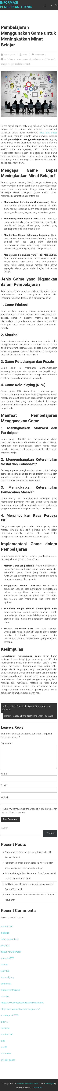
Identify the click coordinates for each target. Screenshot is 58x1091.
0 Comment (39, 55)
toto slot (5, 996)
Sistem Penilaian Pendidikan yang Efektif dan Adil (30, 716)
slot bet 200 (7, 926)
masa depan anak (24, 59)
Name (4, 773)
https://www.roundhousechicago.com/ (20, 1009)
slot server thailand (10, 990)
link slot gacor (8, 1060)
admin (24, 55)
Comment (6, 743)
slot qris (5, 933)
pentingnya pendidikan (14, 64)
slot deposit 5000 (9, 1015)
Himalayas (50, 1084)
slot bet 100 (7, 1034)
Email (4, 785)
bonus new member (11, 952)
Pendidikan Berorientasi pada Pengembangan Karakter (26, 708)
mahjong (5, 1028)
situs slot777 (7, 958)
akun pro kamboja (10, 939)
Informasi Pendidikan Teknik (28, 1084)
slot (3, 1040)
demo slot (6, 983)
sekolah (27, 64)
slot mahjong (7, 977)
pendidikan (36, 59)
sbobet (4, 964)
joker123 (5, 945)
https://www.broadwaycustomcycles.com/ (22, 1002)
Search (4, 828)
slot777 (4, 1021)
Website (5, 797)
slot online (6, 1053)
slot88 (4, 1047)
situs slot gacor (48, 132)
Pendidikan (8, 59)
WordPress (38, 1088)
